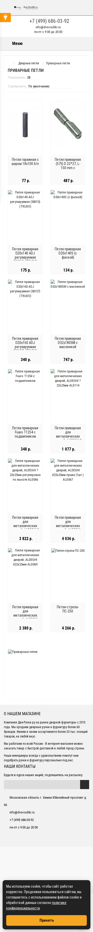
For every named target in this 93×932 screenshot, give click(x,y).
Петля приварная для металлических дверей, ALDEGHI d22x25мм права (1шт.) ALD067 (68, 527)
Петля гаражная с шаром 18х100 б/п (25, 161)
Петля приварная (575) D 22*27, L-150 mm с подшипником (68, 165)
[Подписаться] (84, 784)
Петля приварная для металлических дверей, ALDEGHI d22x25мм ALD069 (25, 615)
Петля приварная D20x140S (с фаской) (68, 253)
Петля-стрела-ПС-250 (68, 609)
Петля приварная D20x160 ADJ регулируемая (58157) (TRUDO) (25, 344)
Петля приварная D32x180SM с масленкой (68, 342)
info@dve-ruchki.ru (48, 27)
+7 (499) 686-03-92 (49, 21)
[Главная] (8, 63)
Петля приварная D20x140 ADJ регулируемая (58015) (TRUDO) (25, 255)
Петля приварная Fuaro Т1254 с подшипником (25, 432)
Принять (47, 920)
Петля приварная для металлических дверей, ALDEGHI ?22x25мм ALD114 (68, 436)
